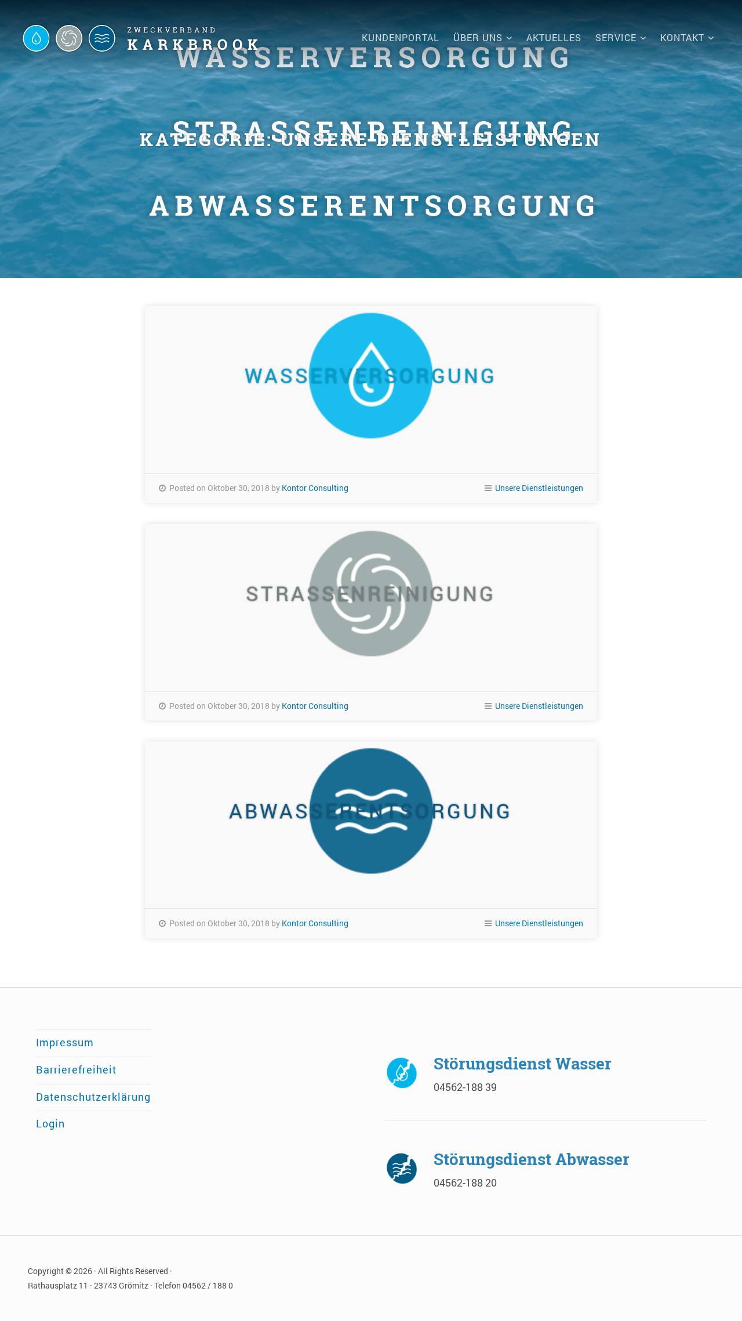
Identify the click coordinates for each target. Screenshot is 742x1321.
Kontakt (682, 37)
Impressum (65, 1042)
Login (50, 1123)
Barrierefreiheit (76, 1069)
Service (615, 37)
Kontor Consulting (315, 487)
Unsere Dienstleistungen (539, 487)
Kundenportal (400, 37)
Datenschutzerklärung (93, 1097)
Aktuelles (553, 37)
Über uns (478, 37)
